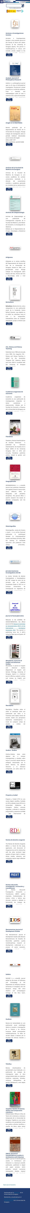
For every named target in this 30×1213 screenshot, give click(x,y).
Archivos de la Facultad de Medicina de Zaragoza (14, 168)
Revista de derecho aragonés (15, 840)
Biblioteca (17, 1192)
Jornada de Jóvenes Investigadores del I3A (13, 572)
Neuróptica (9, 705)
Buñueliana (10, 302)
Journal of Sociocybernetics (15, 616)
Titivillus (9, 1064)
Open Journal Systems (9, 1185)
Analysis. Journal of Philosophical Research (13, 79)
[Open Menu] (1, 1)
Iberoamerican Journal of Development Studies (14, 930)
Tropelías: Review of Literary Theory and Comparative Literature (15, 1110)
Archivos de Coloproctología (15, 212)
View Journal (9, 54)
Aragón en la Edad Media (14, 123)
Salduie (8, 974)
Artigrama (9, 257)
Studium (9, 1019)
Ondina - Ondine (11, 750)
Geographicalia (11, 481)
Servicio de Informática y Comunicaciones (11, 1199)
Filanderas (9, 436)
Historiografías (11, 526)
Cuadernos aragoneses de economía (14, 392)
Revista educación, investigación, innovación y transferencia (15, 886)
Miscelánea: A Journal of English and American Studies (14, 662)
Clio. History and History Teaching (14, 348)
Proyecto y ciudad (12, 795)
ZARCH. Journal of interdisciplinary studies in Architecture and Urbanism (15, 1155)
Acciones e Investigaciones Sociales (15, 34)
